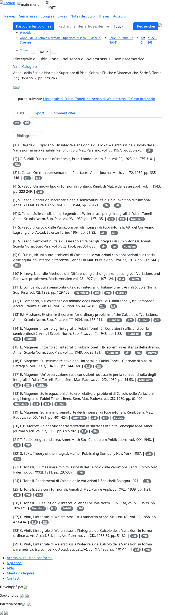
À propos (14, 563)
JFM (17, 164)
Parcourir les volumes (33, 26)
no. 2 (44, 52)
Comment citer (63, 113)
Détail (21, 113)
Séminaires (28, 16)
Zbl (27, 122)
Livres (62, 16)
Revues (10, 16)
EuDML (135, 279)
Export (39, 113)
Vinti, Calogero (25, 66)
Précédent (27, 33)
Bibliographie (27, 135)
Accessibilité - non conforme (29, 557)
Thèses (104, 16)
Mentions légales (20, 573)
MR (17, 122)
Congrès (47, 16)
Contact (13, 578)
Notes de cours (82, 16)
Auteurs (119, 16)
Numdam (137, 219)
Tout (117, 26)
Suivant (25, 50)
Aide (10, 568)
